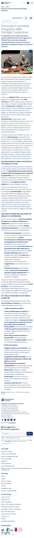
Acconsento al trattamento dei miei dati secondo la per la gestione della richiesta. (18, 441)
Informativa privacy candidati (11, 509)
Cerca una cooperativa (8, 454)
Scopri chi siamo (6, 451)
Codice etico (5, 516)
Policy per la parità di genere (11, 504)
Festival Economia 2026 (8, 490)
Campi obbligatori (5, 443)
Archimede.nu (12, 422)
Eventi (3, 478)
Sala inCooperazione (8, 466)
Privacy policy (6, 497)
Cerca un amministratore (9, 456)
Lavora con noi (6, 463)
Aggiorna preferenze (8, 521)
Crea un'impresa (6, 458)
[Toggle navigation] (32, 3)
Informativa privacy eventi (10, 506)
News (3, 476)
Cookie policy (5, 499)
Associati (4, 461)
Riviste (3, 486)
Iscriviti (30, 433)
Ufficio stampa (6, 481)
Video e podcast (6, 483)
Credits (3, 518)
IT (22, 2)
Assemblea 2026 (6, 488)
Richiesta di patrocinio (8, 514)
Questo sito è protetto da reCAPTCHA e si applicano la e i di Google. (16, 437)
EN (25, 2)
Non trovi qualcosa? (8, 511)
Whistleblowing (6, 502)
